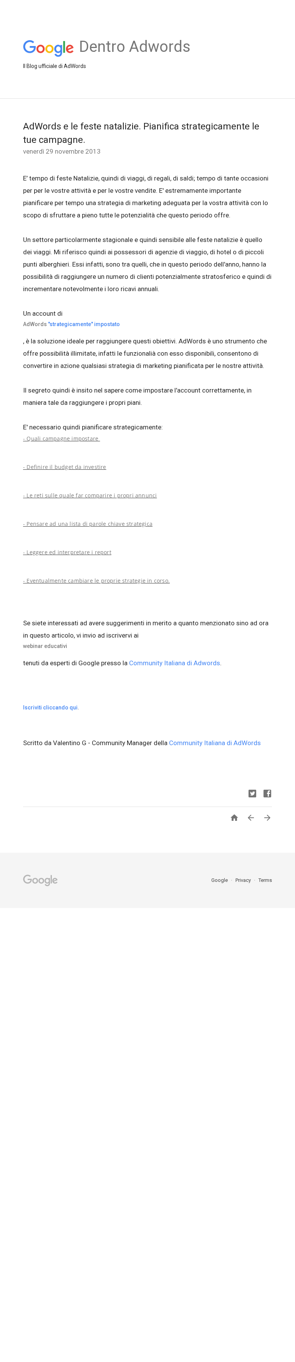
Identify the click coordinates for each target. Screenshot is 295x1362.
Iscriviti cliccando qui (50, 707)
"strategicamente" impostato (84, 324)
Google (220, 880)
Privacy (243, 880)
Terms (265, 880)
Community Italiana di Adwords (174, 663)
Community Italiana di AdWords (215, 743)
